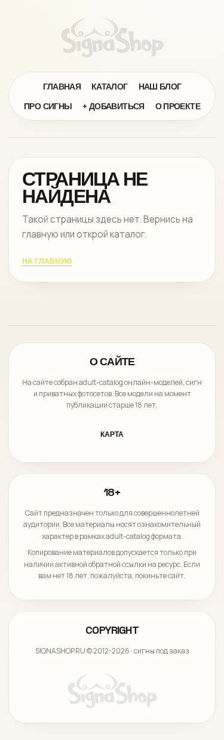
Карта (112, 434)
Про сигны (48, 106)
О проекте (177, 106)
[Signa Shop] (112, 38)
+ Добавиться (113, 106)
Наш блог (160, 86)
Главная (62, 86)
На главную (47, 261)
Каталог (109, 86)
